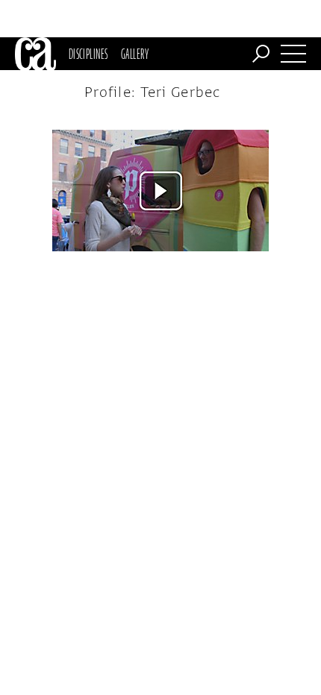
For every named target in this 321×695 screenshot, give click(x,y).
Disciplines (88, 53)
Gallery (135, 53)
